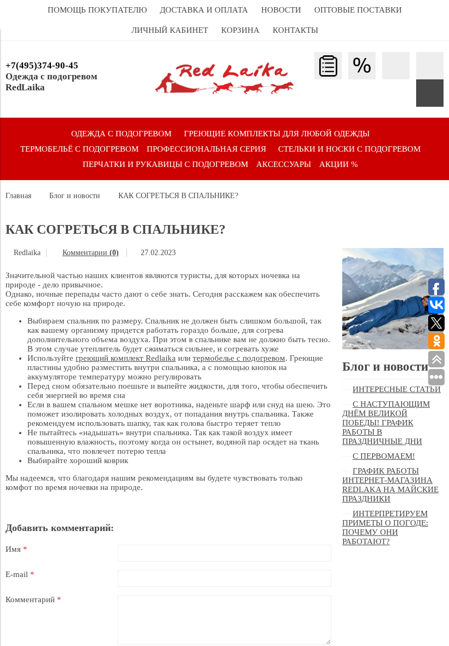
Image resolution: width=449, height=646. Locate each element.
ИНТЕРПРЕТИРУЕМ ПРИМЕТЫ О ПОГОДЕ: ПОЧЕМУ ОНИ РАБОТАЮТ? (385, 527)
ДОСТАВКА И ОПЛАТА (204, 9)
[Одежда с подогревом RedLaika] (224, 91)
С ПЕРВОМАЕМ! (384, 456)
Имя (16, 549)
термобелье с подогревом (239, 358)
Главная (18, 196)
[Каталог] (328, 65)
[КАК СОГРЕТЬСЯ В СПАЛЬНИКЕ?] (393, 252)
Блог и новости (74, 196)
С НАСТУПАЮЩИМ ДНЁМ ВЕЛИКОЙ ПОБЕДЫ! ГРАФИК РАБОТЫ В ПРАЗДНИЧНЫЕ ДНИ (386, 423)
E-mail (19, 574)
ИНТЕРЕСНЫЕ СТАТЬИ (397, 389)
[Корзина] (430, 93)
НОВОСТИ (281, 9)
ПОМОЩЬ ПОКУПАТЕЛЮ (97, 9)
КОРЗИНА (240, 30)
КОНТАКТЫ (295, 30)
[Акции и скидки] (362, 65)
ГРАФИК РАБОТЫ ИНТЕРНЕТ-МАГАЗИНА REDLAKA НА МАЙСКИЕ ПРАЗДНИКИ (390, 484)
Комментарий (33, 599)
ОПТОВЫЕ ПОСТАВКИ (358, 9)
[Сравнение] (430, 65)
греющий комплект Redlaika (126, 358)
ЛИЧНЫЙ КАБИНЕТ (169, 30)
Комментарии (90, 253)
